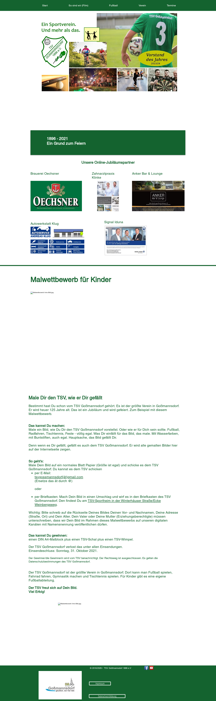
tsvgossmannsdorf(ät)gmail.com (59, 477)
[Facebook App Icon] (146, 668)
